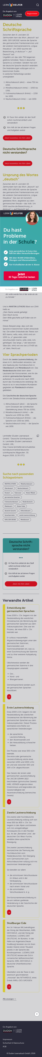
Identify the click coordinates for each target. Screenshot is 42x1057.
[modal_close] (39, 212)
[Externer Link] (21, 251)
